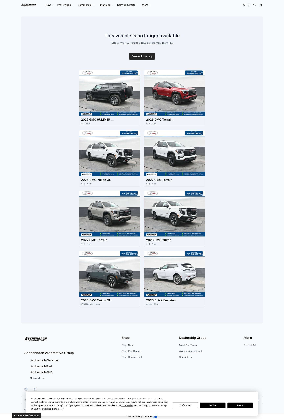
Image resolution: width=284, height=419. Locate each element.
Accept (240, 405)
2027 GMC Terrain (159, 180)
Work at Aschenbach (190, 351)
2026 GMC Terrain (159, 119)
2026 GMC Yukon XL (96, 180)
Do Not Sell (250, 345)
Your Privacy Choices (140, 416)
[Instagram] (34, 389)
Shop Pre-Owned (131, 351)
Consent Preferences (26, 415)
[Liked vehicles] (254, 5)
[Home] (28, 5)
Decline (212, 405)
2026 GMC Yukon (158, 240)
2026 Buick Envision (161, 300)
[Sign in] (260, 5)
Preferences (185, 405)
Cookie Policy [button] (127, 405)
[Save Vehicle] (136, 73)
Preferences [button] (57, 409)
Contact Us (185, 357)
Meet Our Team (188, 345)
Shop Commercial (132, 357)
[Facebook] (26, 389)
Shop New (127, 345)
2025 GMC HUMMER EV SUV (97, 119)
